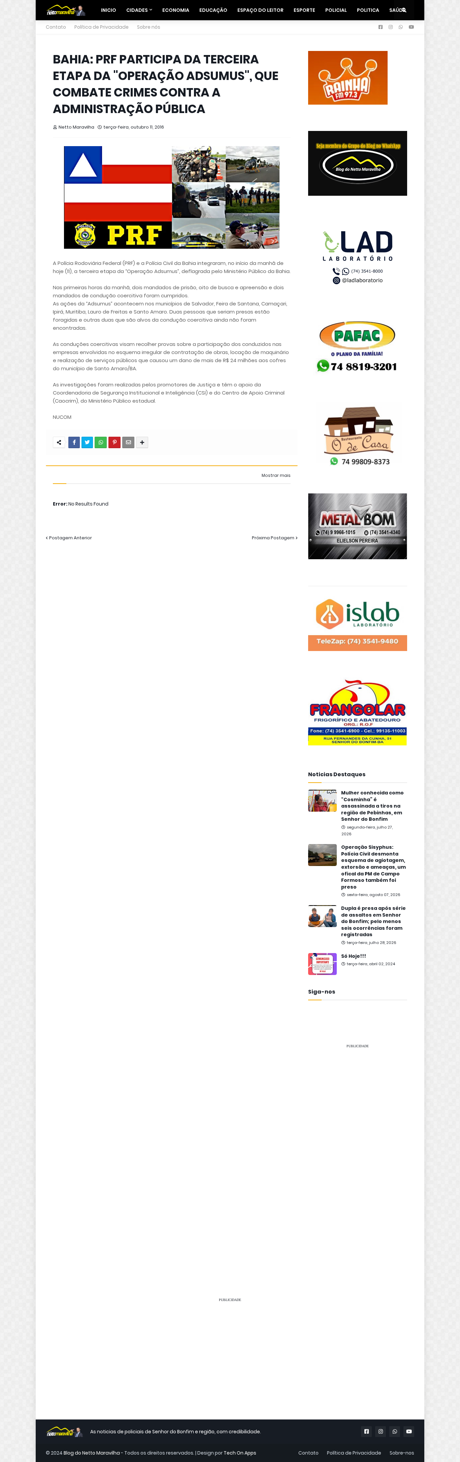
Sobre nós (148, 27)
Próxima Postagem (273, 538)
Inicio (108, 10)
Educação (213, 10)
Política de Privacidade (101, 27)
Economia (175, 10)
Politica (368, 10)
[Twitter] (87, 442)
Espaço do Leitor (260, 10)
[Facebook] (74, 442)
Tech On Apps (240, 1453)
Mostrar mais (276, 475)
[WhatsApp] (101, 442)
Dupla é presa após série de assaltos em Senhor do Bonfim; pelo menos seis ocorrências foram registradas (373, 921)
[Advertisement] (357, 1155)
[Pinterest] (114, 442)
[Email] (128, 442)
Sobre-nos (402, 1453)
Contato (56, 27)
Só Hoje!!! (353, 956)
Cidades (137, 10)
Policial (336, 10)
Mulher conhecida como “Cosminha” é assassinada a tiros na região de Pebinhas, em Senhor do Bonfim (372, 806)
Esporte (304, 10)
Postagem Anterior (70, 538)
